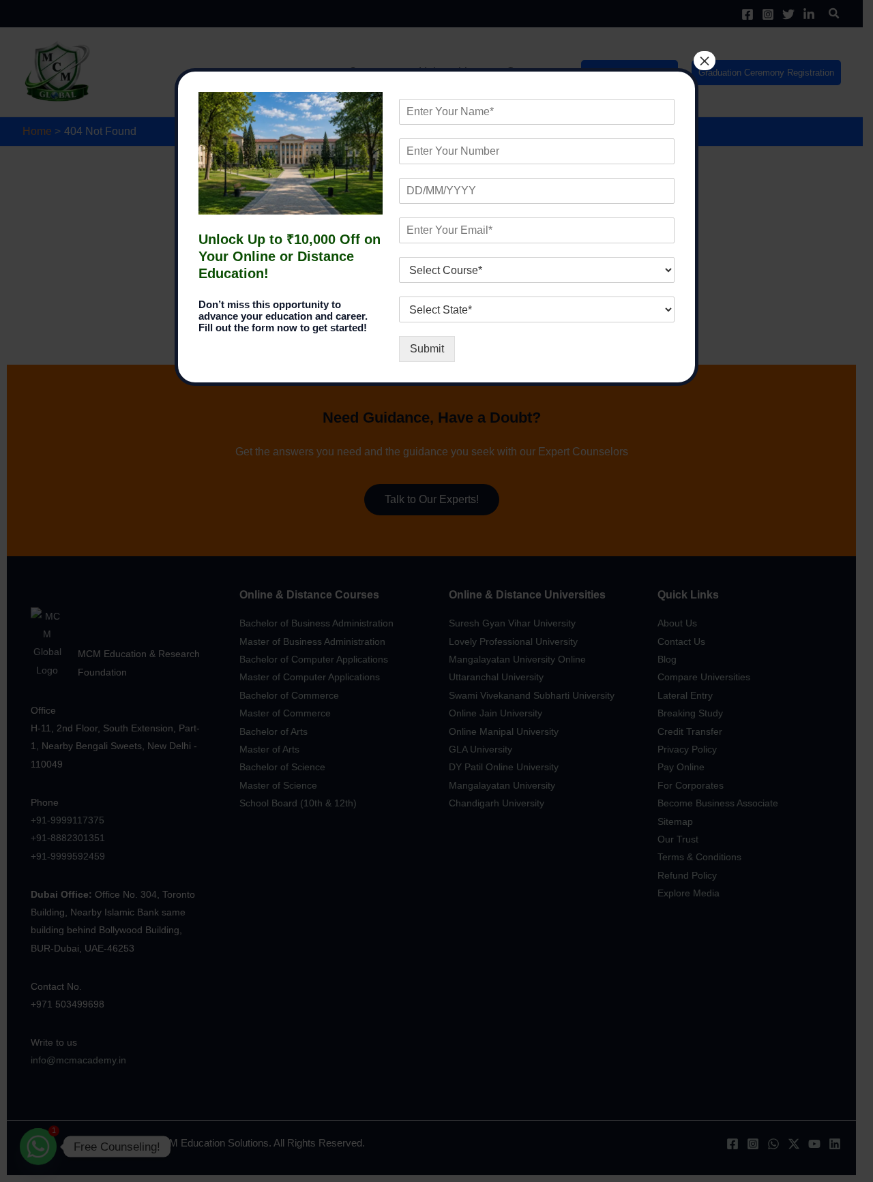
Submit (427, 348)
